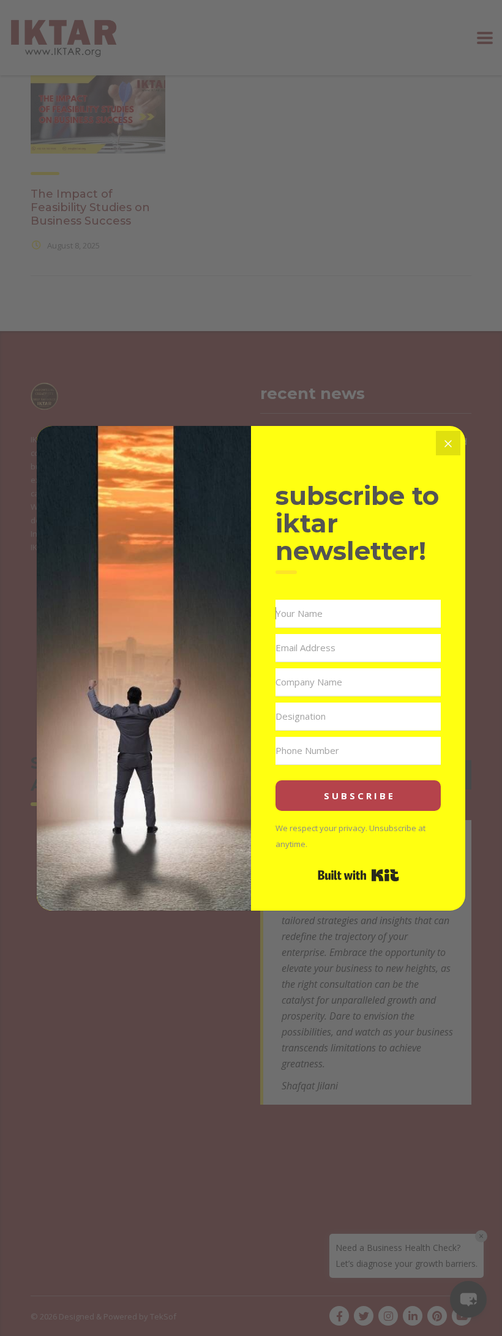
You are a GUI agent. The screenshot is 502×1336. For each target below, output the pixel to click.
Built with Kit (358, 875)
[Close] (448, 443)
